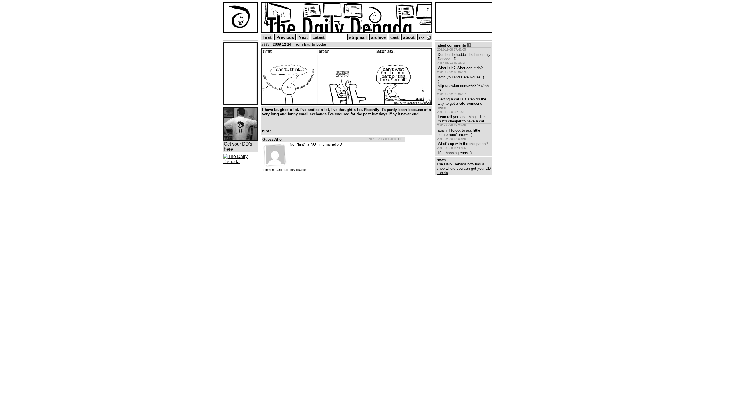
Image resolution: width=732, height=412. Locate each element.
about (409, 37)
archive (378, 37)
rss (423, 37)
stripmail (358, 37)
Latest (318, 37)
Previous (285, 37)
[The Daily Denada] (240, 161)
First (267, 37)
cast (394, 37)
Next (303, 37)
